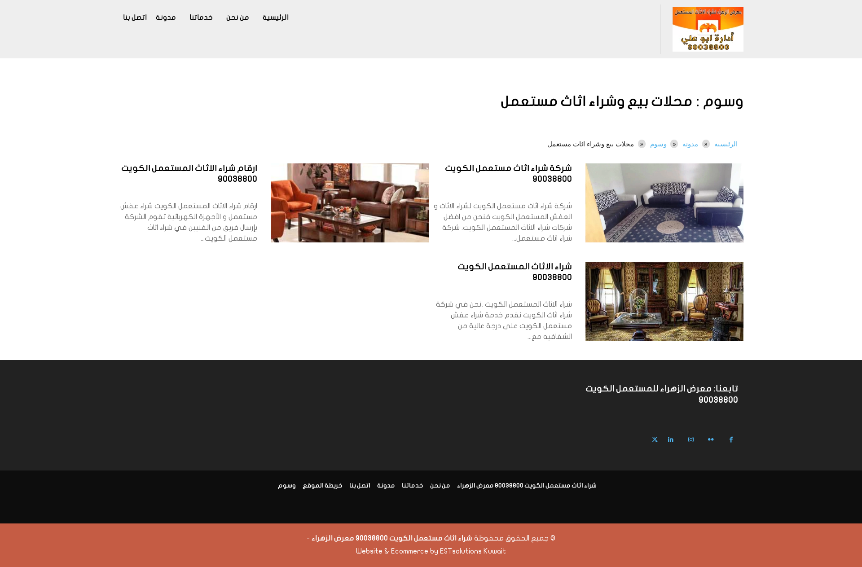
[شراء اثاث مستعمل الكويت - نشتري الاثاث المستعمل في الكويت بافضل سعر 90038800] (707, 29)
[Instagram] (691, 440)
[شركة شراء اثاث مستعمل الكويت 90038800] (664, 202)
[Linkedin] (670, 440)
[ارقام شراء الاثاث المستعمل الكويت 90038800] (350, 202)
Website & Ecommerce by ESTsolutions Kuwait (431, 551)
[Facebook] (731, 440)
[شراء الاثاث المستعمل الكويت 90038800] (664, 301)
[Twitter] (655, 440)
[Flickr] (711, 440)
